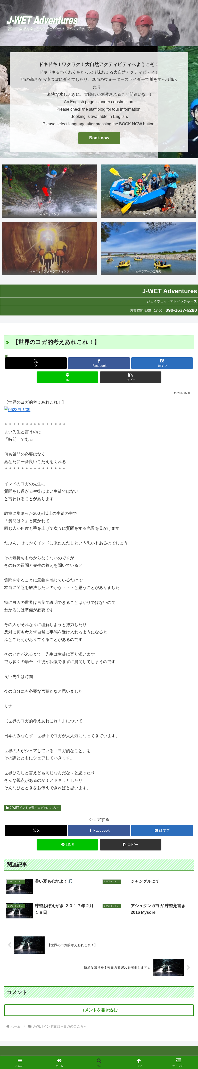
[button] (130, 377)
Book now (99, 138)
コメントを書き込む (99, 1010)
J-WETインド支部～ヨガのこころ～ (34, 808)
